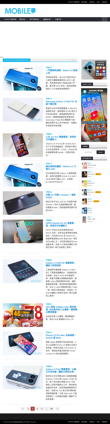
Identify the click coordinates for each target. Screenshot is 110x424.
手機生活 (92, 2)
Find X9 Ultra (91, 174)
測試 (98, 2)
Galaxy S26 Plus (92, 165)
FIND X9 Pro (91, 192)
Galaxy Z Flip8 (91, 219)
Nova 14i (90, 210)
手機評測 (104, 2)
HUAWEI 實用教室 (73, 2)
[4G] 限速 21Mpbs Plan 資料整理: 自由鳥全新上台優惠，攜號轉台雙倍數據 (61, 309)
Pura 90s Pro (91, 183)
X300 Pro (90, 201)
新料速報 (84, 2)
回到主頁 (73, 60)
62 (51, 409)
